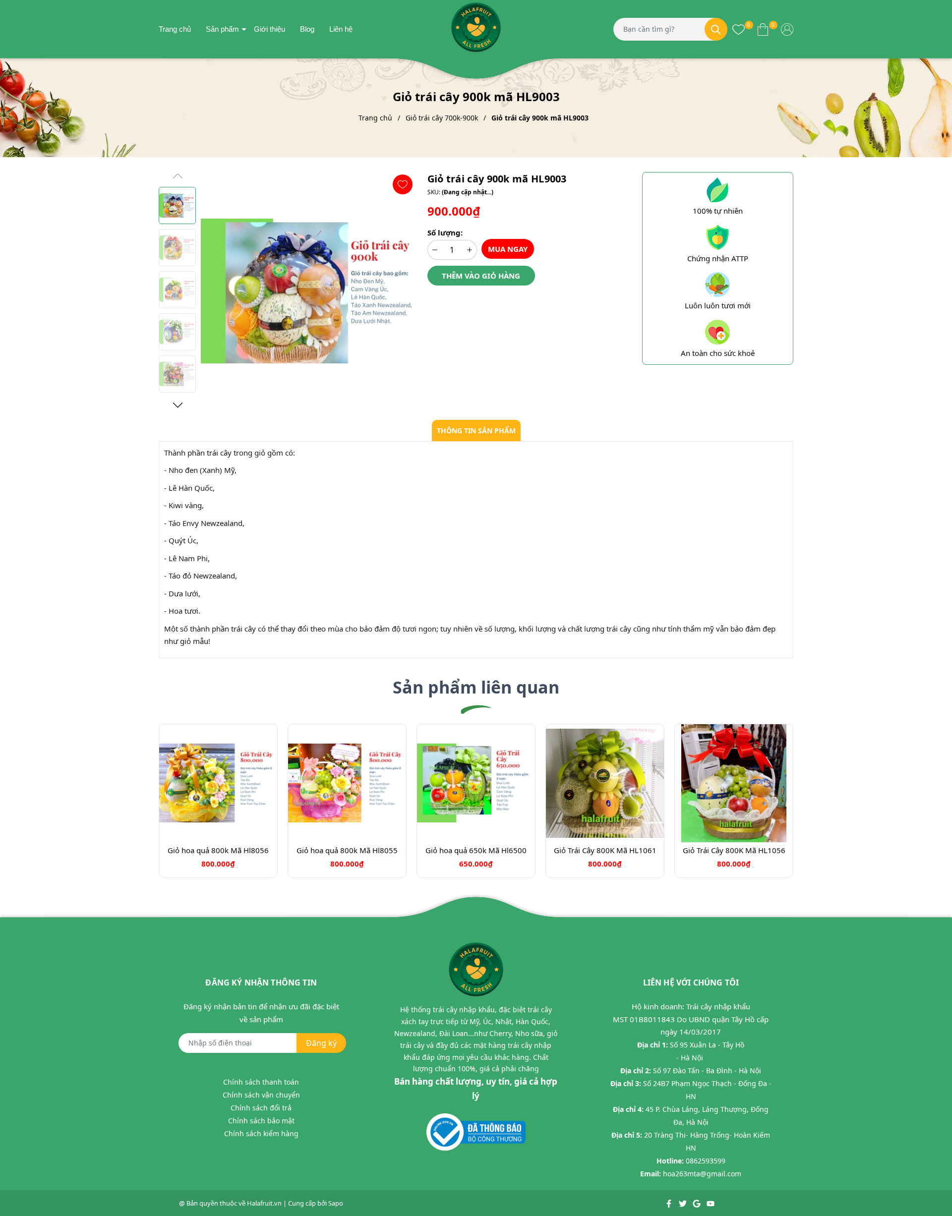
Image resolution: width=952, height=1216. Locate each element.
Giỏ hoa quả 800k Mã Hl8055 (347, 850)
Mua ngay (508, 249)
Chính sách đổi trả (261, 1107)
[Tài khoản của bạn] (787, 28)
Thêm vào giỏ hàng (481, 276)
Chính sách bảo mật (261, 1120)
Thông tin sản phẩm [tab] (476, 430)
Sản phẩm (222, 29)
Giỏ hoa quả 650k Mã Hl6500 (476, 850)
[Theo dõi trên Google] (697, 1203)
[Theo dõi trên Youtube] (710, 1203)
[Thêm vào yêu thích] (403, 184)
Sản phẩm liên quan (476, 687)
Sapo (335, 1203)
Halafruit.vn (264, 1203)
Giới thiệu (269, 29)
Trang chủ (175, 29)
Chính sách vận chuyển (261, 1095)
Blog (307, 29)
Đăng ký (321, 1043)
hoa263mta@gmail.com (702, 1173)
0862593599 (705, 1160)
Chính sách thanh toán (261, 1082)
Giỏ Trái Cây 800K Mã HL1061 (605, 850)
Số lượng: (445, 232)
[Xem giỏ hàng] (763, 28)
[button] (177, 405)
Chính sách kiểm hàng (261, 1133)
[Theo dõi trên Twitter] (683, 1203)
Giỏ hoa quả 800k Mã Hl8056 (218, 850)
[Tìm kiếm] (716, 29)
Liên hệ (341, 29)
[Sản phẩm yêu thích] (738, 28)
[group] (309, 291)
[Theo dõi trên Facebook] (669, 1203)
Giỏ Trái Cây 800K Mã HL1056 (734, 850)
